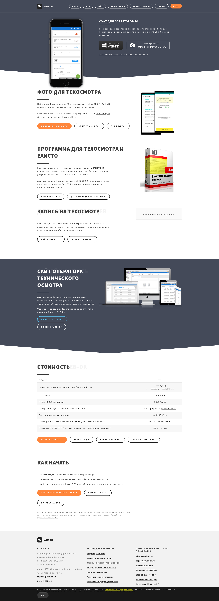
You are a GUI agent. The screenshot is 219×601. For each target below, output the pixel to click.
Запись (162, 6)
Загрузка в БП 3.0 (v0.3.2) (147, 584)
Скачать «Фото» (98, 493)
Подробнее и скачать (54, 126)
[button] (111, 45)
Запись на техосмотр (137, 54)
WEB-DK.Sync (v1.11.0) (146, 575)
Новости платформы (97, 572)
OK (42, 595)
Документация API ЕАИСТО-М (88, 196)
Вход (176, 6)
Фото (75, 6)
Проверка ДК (118, 6)
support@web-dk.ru (46, 576)
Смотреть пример (52, 319)
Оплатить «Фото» (89, 126)
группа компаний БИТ (47, 518)
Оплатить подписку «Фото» (112, 54)
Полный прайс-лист (144, 439)
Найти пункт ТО (51, 239)
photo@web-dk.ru (144, 556)
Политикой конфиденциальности (119, 590)
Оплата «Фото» (141, 6)
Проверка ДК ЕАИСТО (50, 428)
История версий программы (100, 577)
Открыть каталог (82, 239)
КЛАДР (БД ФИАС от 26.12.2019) (101, 567)
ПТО (88, 6)
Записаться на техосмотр (99, 558)
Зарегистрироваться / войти (59, 493)
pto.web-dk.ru (168, 408)
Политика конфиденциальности (102, 581)
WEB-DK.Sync (103, 113)
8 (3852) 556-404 (44, 581)
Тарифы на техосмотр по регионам (103, 562)
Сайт (100, 6)
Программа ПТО (50, 196)
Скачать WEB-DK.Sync (146, 579)
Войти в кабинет (51, 327)
